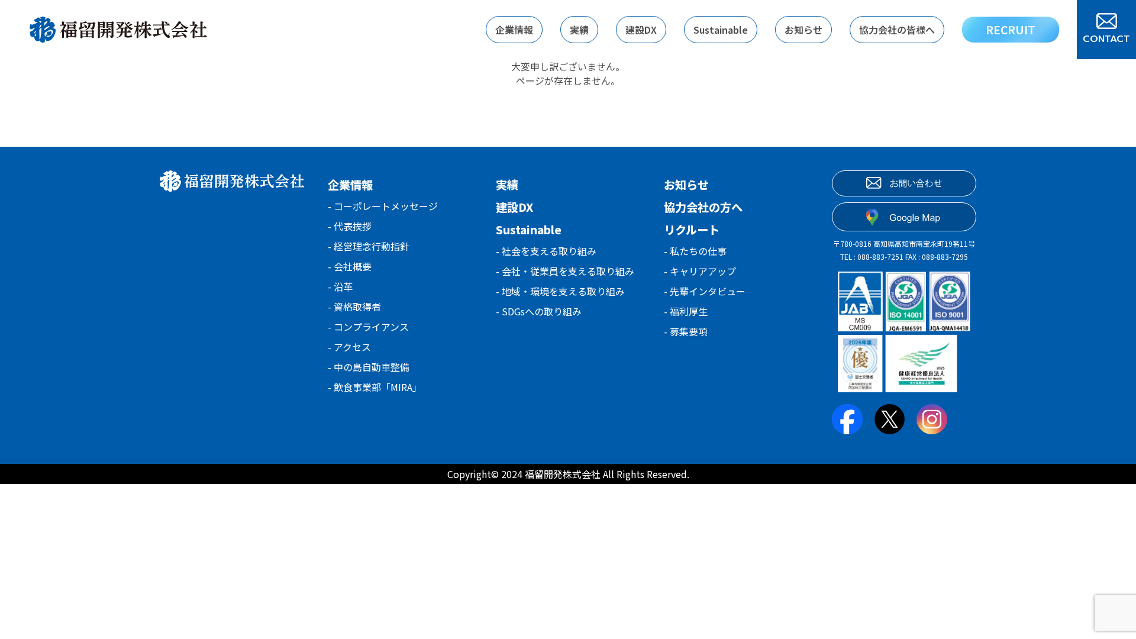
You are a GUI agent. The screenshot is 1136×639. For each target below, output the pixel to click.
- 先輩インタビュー (705, 291)
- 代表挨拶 (350, 226)
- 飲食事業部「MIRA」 (375, 387)
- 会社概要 (350, 266)
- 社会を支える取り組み (546, 251)
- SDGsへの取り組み (539, 311)
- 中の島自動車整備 (368, 367)
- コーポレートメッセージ (383, 206)
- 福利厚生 (686, 311)
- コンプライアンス (368, 327)
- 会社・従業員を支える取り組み (565, 271)
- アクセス (349, 347)
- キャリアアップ (700, 271)
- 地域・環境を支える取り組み (560, 291)
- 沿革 (340, 286)
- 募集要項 (686, 331)
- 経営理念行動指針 (368, 246)
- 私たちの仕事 (695, 251)
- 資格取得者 (354, 306)
